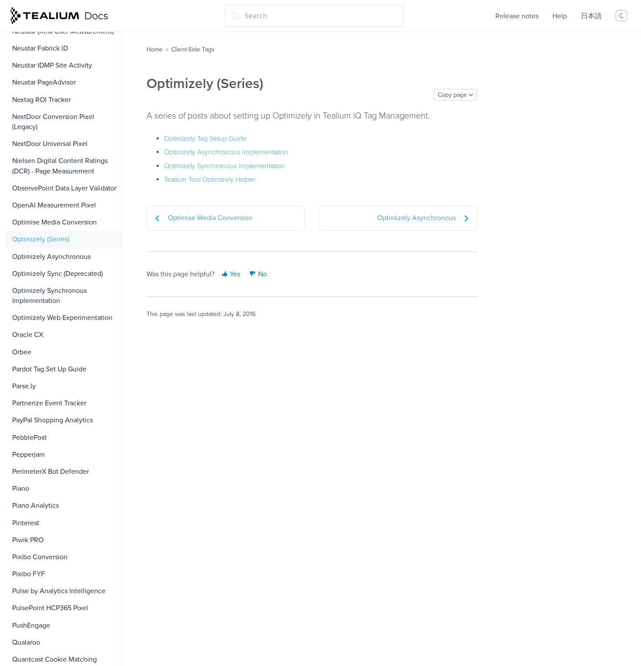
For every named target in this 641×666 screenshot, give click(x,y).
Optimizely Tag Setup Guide (205, 138)
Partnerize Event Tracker (49, 403)
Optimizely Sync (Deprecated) (57, 273)
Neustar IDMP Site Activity (52, 65)
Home (155, 49)
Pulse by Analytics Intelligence (59, 591)
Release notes (517, 16)
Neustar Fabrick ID (40, 48)
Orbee (21, 352)
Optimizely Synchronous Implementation (49, 295)
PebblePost (29, 437)
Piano (20, 488)
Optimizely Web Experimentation (62, 317)
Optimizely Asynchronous (51, 256)
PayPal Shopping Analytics (52, 420)
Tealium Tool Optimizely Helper (210, 179)
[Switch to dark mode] (621, 15)
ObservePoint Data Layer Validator (64, 188)
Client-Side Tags (193, 49)
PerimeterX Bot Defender (50, 471)
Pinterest (25, 523)
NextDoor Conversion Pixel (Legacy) (53, 121)
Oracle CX (27, 334)
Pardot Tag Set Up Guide (49, 369)
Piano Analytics (35, 505)
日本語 (591, 16)
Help (559, 16)
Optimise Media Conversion (54, 222)
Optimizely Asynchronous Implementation (226, 152)
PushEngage (31, 625)
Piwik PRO (28, 540)
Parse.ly (24, 386)
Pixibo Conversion (40, 557)
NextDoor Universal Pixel (50, 143)
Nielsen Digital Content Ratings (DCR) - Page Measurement (60, 165)
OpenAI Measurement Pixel (54, 205)
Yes (234, 274)
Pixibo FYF (28, 574)
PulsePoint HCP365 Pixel (50, 608)
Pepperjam (28, 454)
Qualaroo (26, 642)
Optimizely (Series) (40, 239)
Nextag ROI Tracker (41, 99)
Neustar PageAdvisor (44, 82)
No (261, 274)
